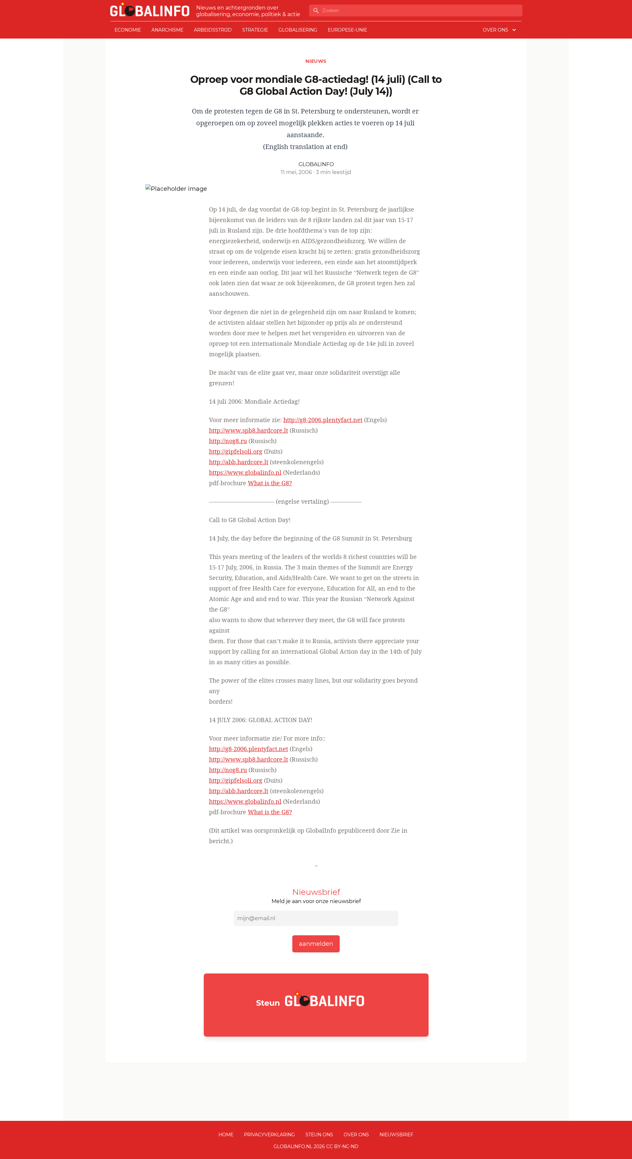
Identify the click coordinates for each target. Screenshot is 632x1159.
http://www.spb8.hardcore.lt (248, 430)
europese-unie (347, 30)
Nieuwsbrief (396, 1135)
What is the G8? (270, 483)
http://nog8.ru (228, 441)
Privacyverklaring (269, 1135)
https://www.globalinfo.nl (245, 472)
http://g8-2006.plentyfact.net (322, 420)
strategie (255, 30)
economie (128, 30)
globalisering (297, 30)
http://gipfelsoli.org (235, 451)
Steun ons (319, 1135)
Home (226, 1135)
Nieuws (315, 61)
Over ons (356, 1135)
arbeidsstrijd (213, 30)
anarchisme (167, 30)
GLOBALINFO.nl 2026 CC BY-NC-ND (316, 1146)
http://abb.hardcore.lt (238, 462)
